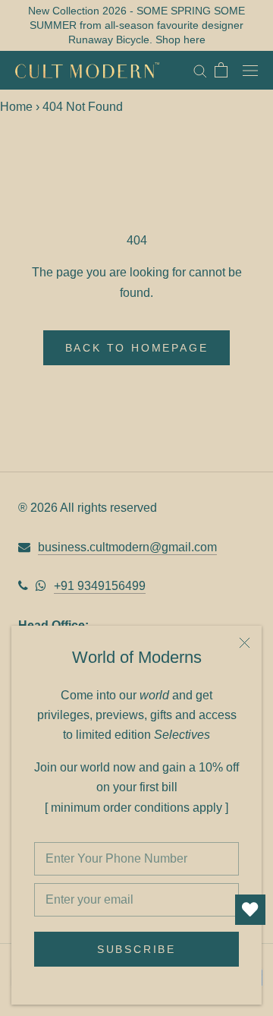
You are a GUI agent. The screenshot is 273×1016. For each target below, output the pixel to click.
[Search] (200, 70)
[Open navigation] (250, 70)
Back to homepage (137, 348)
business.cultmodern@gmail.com (127, 547)
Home (16, 106)
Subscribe (136, 949)
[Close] (244, 642)
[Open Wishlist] (250, 910)
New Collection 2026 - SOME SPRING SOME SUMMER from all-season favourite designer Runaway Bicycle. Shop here (136, 25)
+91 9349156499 (100, 585)
